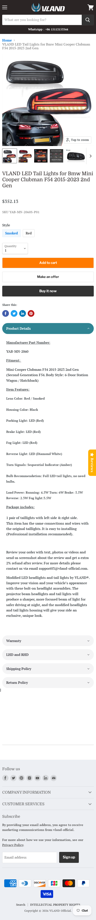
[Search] (88, 20)
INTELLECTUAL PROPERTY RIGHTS (55, 905)
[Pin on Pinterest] (31, 313)
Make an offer (48, 277)
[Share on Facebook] (5, 313)
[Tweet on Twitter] (14, 313)
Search (20, 905)
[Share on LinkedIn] (22, 313)
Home (7, 40)
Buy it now (48, 291)
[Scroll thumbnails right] (89, 156)
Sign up (69, 857)
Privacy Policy (12, 845)
